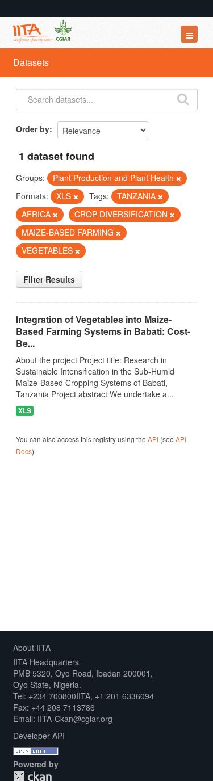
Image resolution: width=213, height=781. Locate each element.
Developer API (39, 735)
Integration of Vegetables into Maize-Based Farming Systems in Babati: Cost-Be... (103, 331)
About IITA (32, 647)
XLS (24, 410)
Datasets (31, 62)
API (153, 439)
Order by (32, 129)
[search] (183, 98)
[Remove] (178, 178)
